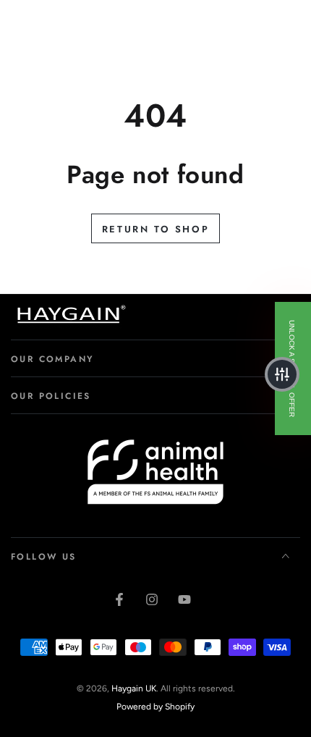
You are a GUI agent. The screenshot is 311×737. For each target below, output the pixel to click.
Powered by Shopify (155, 707)
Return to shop (155, 229)
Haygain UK (133, 688)
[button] (282, 374)
